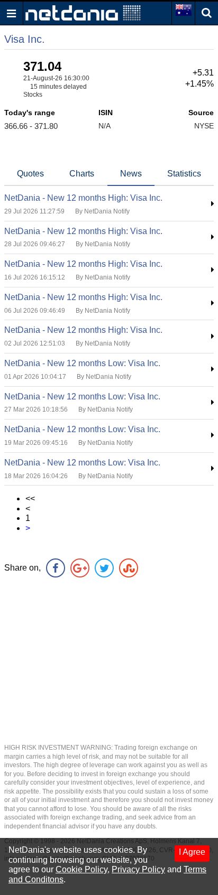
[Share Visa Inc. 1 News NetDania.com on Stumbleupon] (128, 568)
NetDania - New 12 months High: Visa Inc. (83, 197)
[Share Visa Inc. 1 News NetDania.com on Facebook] (55, 568)
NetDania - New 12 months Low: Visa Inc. (82, 363)
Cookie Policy (81, 869)
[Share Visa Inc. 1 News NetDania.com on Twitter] (104, 568)
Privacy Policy (138, 869)
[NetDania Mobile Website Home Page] (83, 12)
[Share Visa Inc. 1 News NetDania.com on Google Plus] (79, 568)
